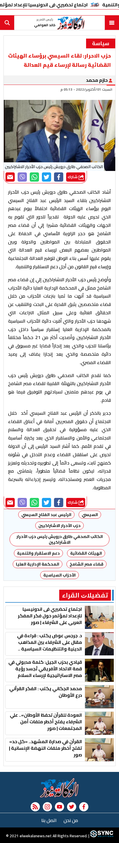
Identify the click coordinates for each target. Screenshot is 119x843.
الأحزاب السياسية (59, 575)
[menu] (112, 23)
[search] (7, 23)
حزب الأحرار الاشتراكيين (59, 525)
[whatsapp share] (34, 177)
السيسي (90, 514)
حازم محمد (97, 80)
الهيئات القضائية (86, 553)
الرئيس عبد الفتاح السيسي (46, 514)
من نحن (71, 820)
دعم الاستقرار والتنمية (38, 553)
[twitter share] (46, 177)
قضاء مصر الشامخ (86, 564)
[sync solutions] (101, 836)
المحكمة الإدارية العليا (37, 564)
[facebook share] (58, 177)
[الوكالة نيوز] (59, 788)
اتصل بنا (49, 820)
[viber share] (22, 177)
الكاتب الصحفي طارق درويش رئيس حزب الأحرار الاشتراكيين (59, 539)
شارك (73, 176)
